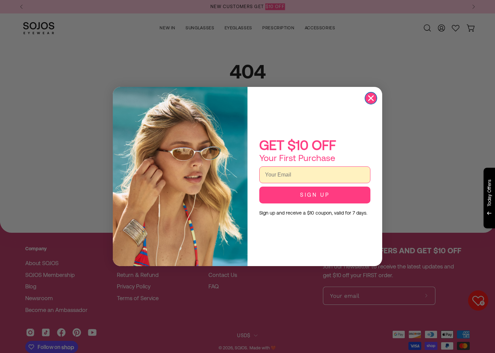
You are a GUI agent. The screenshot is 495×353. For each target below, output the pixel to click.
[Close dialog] (371, 98)
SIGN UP (315, 195)
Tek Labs (430, 236)
